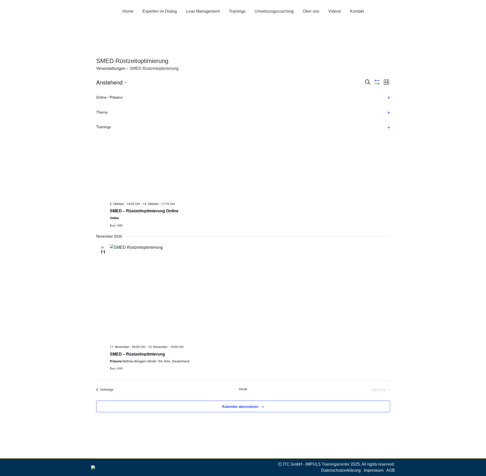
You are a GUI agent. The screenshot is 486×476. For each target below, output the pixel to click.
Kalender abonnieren (240, 406)
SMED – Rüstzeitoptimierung (137, 354)
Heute (243, 389)
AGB (390, 470)
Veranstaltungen (111, 68)
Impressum (373, 470)
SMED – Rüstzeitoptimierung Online (144, 211)
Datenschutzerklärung (341, 470)
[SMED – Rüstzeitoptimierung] (250, 292)
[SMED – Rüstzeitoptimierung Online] (250, 149)
